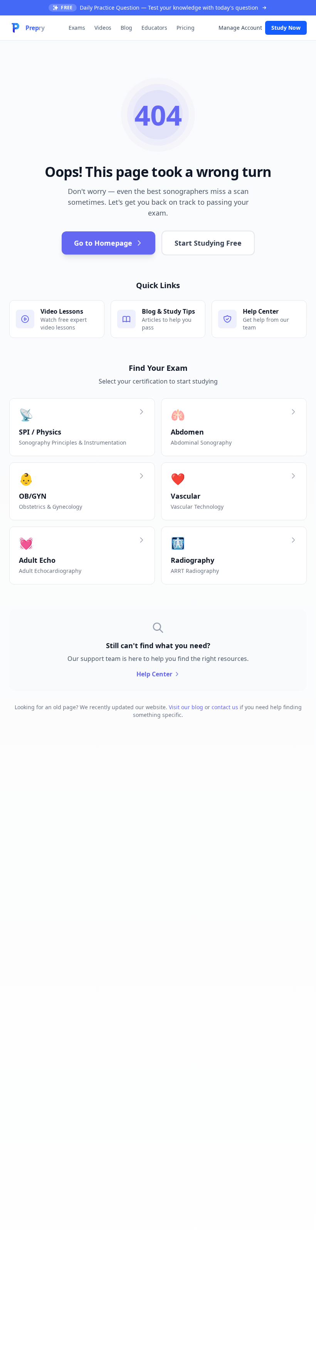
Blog (126, 27)
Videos (102, 27)
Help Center (154, 674)
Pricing (185, 27)
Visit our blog (186, 707)
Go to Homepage (103, 243)
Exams (77, 27)
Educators (154, 27)
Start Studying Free (208, 243)
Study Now (286, 27)
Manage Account (240, 27)
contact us (225, 707)
